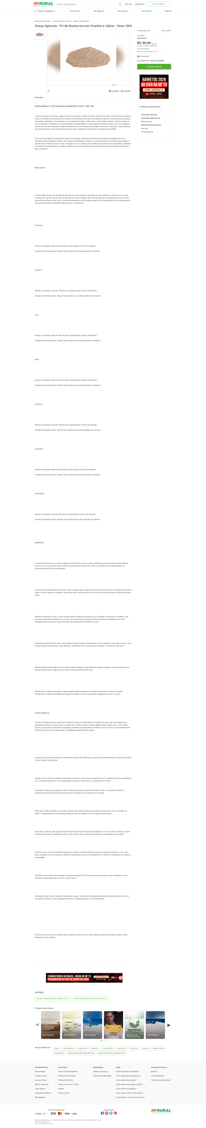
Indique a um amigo (100, 1071)
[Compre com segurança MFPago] (38, 1113)
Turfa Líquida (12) (147, 132)
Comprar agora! (154, 66)
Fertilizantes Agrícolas (42, 21)
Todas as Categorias (45, 11)
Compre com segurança (148, 61)
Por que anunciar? (157, 1076)
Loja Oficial (115, 91)
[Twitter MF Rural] (111, 1113)
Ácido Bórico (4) (146, 121)
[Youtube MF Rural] (107, 1113)
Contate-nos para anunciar (160, 1080)
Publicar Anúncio (159, 4)
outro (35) (144, 128)
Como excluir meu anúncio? (126, 1089)
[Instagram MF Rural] (115, 1113)
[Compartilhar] (48, 91)
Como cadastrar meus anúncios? (128, 1076)
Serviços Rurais (41, 1080)
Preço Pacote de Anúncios (68, 1071)
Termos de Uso (64, 1093)
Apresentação (40, 1071)
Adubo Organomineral (81, 21)
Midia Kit (168, 11)
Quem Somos (75, 11)
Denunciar (126, 91)
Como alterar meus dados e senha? (129, 1084)
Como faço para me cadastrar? (127, 1071)
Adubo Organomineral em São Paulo (53, 999)
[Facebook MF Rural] (102, 1113)
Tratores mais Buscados (102, 1076)
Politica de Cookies (65, 1080)
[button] (120, 4)
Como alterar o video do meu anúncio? (130, 1097)
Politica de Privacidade (67, 1076)
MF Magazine (99, 11)
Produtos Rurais (41, 1076)
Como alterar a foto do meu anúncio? (130, 1093)
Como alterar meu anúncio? (126, 1080)
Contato (61, 1089)
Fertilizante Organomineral (62, 21)
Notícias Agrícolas (42, 1084)
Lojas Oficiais (146, 11)
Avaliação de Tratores (43, 1093)
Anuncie (154, 1071)
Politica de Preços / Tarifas (68, 1084)
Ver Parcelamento (143, 49)
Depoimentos (122, 11)
